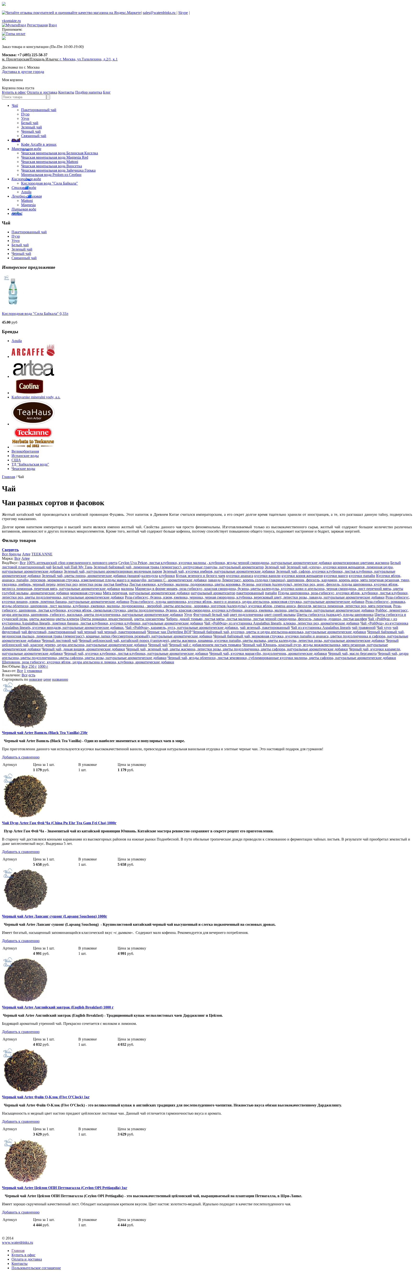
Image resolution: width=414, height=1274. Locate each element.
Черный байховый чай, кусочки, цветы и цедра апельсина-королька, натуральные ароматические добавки (279, 632)
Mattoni (27, 200)
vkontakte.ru (11, 21)
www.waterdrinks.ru (17, 1242)
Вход (53, 25)
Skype (183, 13)
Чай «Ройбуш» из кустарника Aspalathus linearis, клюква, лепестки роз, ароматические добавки (281, 623)
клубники (167, 576)
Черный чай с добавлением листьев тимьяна (205, 645)
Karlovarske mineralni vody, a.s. (36, 397)
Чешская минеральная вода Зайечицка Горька (58, 170)
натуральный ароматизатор (213, 593)
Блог (107, 92)
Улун (25, 118)
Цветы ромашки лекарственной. (106, 619)
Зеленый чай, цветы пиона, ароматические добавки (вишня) (91, 576)
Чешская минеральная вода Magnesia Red (54, 157)
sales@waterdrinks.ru (159, 13)
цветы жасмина (42, 619)
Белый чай (29, 123)
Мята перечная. (115, 593)
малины (127, 589)
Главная (8, 477)
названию (60, 679)
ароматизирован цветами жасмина (361, 563)
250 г (33, 666)
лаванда (214, 580)
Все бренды (11, 554)
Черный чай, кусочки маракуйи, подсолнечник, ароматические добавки (268, 653)
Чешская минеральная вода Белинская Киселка (59, 153)
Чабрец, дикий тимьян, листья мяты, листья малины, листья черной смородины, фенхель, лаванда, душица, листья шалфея (266, 619)
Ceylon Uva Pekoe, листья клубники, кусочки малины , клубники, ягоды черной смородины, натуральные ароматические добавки (225, 563)
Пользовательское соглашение (36, 1268)
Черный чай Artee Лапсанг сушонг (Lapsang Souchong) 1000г (54, 916)
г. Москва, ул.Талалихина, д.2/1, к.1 (89, 59)
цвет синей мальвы (280, 615)
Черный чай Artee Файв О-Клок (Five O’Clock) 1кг (46, 1097)
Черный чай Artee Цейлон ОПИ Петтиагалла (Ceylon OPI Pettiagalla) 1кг (64, 1188)
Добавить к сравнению (21, 757)
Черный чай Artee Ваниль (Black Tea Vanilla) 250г (45, 733)
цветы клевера (67, 619)
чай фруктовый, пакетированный (48, 632)
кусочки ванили (267, 576)
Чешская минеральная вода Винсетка (51, 166)
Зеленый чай (31, 127)
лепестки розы (90, 584)
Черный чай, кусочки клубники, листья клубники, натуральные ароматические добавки (136, 653)
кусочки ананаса (239, 576)
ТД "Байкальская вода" (30, 464)
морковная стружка (86, 593)
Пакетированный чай (38, 110)
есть (32, 675)
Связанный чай (33, 136)
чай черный (86, 632)
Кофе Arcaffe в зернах (39, 144)
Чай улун (384, 627)
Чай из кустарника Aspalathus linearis (321, 627)
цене (47, 679)
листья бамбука (115, 584)
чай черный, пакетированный (121, 632)
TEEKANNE (41, 554)
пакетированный (250, 593)
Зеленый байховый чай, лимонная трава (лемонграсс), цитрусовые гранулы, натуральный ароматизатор (178, 567)
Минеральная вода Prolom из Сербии (51, 175)
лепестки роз (67, 584)
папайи (271, 593)
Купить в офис (14, 92)
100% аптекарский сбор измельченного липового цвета (72, 563)
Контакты (66, 92)
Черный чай (31, 131)
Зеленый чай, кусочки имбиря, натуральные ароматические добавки (219, 571)
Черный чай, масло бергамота (352, 653)
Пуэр (25, 114)
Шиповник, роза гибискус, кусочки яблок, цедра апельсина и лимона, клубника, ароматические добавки (88, 662)
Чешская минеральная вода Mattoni (49, 162)
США (16, 460)
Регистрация (37, 25)
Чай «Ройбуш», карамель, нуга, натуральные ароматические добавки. (182, 627)
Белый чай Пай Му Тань (72, 567)
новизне (35, 679)
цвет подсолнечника (246, 615)
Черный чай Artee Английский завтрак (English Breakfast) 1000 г (58, 1007)
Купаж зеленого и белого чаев (200, 576)
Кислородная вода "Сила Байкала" (49, 183)
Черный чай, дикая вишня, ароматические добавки (83, 649)
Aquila (26, 192)
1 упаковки (33, 671)
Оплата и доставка (42, 92)
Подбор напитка (88, 92)
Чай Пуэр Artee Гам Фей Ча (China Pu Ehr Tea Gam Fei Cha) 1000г (59, 823)
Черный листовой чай (60, 640)
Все (17, 558)
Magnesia (28, 205)
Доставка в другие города (23, 72)
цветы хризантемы (149, 619)
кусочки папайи (362, 576)
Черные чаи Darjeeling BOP (169, 632)
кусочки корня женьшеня (302, 576)
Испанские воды (25, 456)
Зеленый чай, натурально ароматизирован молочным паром (113, 571)
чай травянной (364, 627)
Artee (26, 554)
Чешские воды (23, 469)
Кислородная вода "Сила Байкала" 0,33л (35, 314)
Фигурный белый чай (211, 615)
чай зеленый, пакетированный (265, 627)
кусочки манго (336, 576)
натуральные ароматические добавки (159, 593)
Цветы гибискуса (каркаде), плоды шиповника (335, 615)
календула (149, 576)
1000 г (43, 666)
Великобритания (25, 451)
